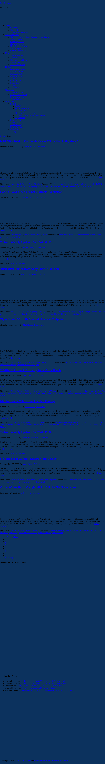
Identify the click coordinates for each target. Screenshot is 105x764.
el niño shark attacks (87, 184)
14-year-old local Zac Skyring (68, 312)
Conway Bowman (56, 530)
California (28, 391)
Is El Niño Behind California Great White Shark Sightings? (39, 141)
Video (44, 235)
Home (2, 136)
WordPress (56, 761)
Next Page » (10, 558)
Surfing (42, 312)
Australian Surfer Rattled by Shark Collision (29, 269)
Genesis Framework (42, 761)
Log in (65, 761)
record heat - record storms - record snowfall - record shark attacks (66, 186)
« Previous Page (11, 537)
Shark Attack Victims (31, 362)
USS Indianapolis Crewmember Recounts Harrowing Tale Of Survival (47, 690)
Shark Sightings (35, 184)
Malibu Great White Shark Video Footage (27, 401)
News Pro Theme (24, 761)
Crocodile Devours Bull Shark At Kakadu (38, 688)
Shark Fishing (31, 530)
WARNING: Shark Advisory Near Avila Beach (30, 370)
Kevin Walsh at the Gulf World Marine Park (84, 362)
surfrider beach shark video (60, 424)
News (13, 184)
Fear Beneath (5, 3)
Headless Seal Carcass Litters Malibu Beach (86, 480)
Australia (14, 312)
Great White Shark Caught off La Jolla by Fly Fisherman (38, 487)
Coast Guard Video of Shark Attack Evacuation (31, 192)
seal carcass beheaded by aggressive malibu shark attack (22, 482)
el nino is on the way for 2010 (66, 184)
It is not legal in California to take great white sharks (30, 533)
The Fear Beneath (18, 263)
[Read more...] (6, 230)
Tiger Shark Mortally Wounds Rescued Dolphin (31, 319)
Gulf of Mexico (17, 235)
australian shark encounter (82, 314)
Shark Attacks (22, 184)
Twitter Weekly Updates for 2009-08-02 (26, 242)
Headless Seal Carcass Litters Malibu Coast (28, 458)
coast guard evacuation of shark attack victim (77, 235)
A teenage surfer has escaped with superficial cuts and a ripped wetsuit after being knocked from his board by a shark (52, 313)
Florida (14, 362)
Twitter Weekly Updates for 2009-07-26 (26, 432)
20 (6, 555)
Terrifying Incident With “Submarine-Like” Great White (43, 681)
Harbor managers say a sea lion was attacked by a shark (40, 393)
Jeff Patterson (57, 533)
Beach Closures (17, 391)
